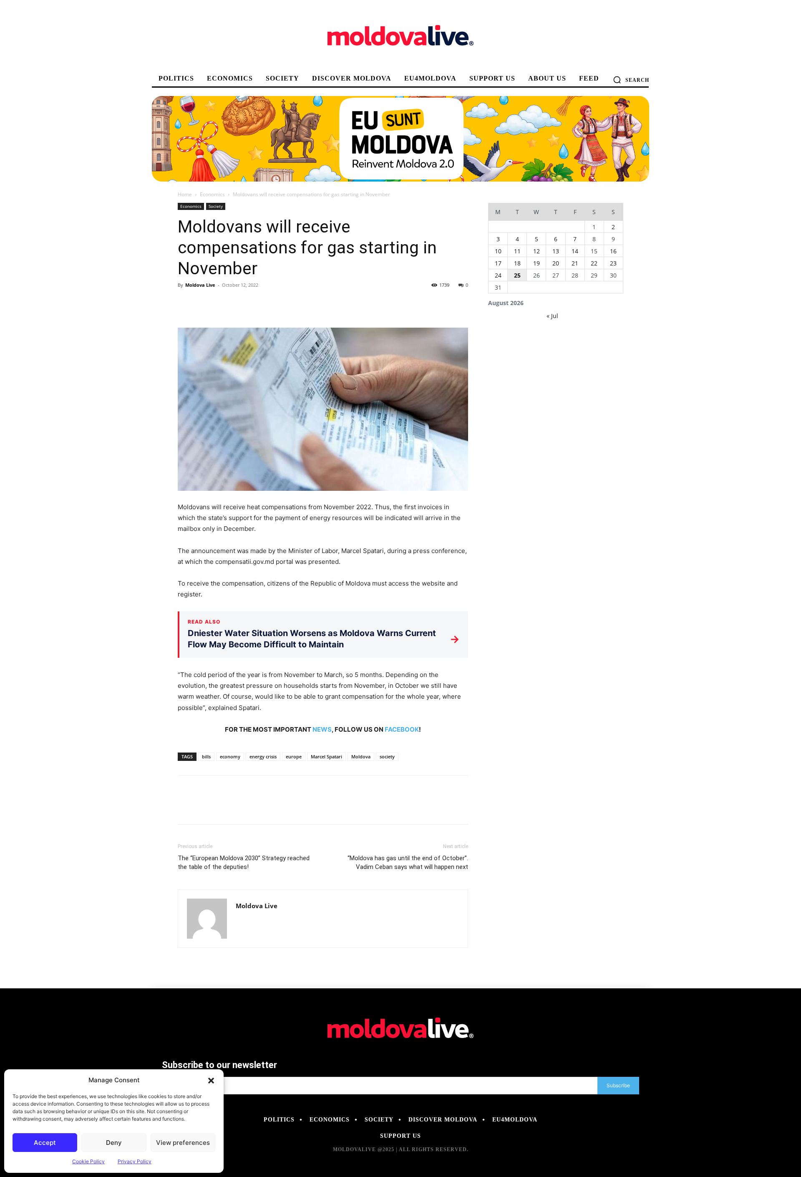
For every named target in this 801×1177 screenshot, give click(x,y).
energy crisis (263, 756)
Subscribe (618, 1085)
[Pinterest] (224, 304)
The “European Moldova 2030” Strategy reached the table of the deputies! (244, 862)
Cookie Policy (88, 1161)
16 (613, 251)
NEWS (322, 729)
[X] (205, 304)
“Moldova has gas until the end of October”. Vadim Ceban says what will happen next (408, 862)
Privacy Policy (134, 1161)
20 (555, 263)
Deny (114, 1143)
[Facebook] (186, 304)
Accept (45, 1143)
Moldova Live (200, 285)
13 (555, 251)
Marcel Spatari (326, 756)
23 (613, 263)
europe (294, 756)
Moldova (360, 756)
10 (498, 251)
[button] (211, 1080)
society (387, 756)
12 (536, 251)
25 (517, 275)
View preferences (183, 1143)
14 (575, 251)
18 (517, 263)
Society (216, 206)
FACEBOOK (402, 729)
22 (594, 263)
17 (498, 263)
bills (206, 756)
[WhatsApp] (243, 304)
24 (498, 275)
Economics (212, 194)
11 (517, 251)
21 (575, 263)
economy (230, 756)
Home (185, 194)
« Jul (552, 316)
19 (536, 263)
